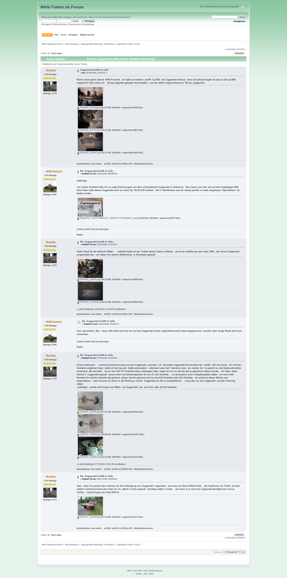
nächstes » (241, 49)
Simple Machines (156, 571)
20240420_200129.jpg (89, 108)
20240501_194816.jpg (89, 412)
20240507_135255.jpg (89, 457)
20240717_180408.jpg (89, 517)
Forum (77, 7)
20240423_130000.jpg (89, 279)
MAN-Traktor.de (55, 7)
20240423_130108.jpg (89, 302)
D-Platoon (108, 44)
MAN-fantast (54, 171)
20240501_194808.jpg (89, 434)
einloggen (67, 17)
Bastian (51, 70)
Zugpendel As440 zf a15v (94, 70)
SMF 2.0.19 (131, 571)
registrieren (82, 17)
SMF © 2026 (143, 571)
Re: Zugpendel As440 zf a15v (96, 171)
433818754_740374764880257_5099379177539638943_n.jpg (108, 218)
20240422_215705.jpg (89, 130)
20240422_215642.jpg (89, 153)
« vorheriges (230, 49)
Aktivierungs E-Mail (111, 17)
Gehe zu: (218, 552)
